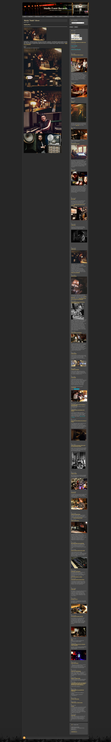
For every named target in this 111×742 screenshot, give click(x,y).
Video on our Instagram (75, 272)
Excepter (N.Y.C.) (74, 599)
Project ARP (73, 589)
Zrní (72, 639)
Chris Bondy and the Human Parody (77, 579)
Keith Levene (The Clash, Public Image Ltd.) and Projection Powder (78, 446)
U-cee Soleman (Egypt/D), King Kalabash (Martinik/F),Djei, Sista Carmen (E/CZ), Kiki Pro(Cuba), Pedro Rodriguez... (78, 683)
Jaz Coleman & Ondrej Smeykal (77, 616)
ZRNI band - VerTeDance (75, 571)
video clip (77, 125)
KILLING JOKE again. (75, 698)
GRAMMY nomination (75, 369)
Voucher (72, 83)
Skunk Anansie (74, 276)
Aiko (72, 128)
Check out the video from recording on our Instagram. (78, 299)
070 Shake (73, 170)
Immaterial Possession (75, 143)
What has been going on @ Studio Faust (78, 42)
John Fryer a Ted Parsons (76, 671)
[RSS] (24, 737)
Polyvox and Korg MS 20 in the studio (78, 550)
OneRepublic (73, 377)
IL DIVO (72, 706)
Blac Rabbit (73, 199)
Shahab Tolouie (74, 473)
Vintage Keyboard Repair (75, 514)
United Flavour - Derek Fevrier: (77, 702)
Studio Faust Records (55, 8)
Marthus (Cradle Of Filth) (75, 678)
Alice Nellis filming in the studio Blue (77, 543)
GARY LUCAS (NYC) (75, 520)
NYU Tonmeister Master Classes (77, 54)
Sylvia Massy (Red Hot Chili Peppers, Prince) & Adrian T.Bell (78, 302)
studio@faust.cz (74, 731)
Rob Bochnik (73, 492)
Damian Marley (74, 353)
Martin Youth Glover (74, 663)
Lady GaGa (73, 715)
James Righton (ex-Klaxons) (76, 332)
